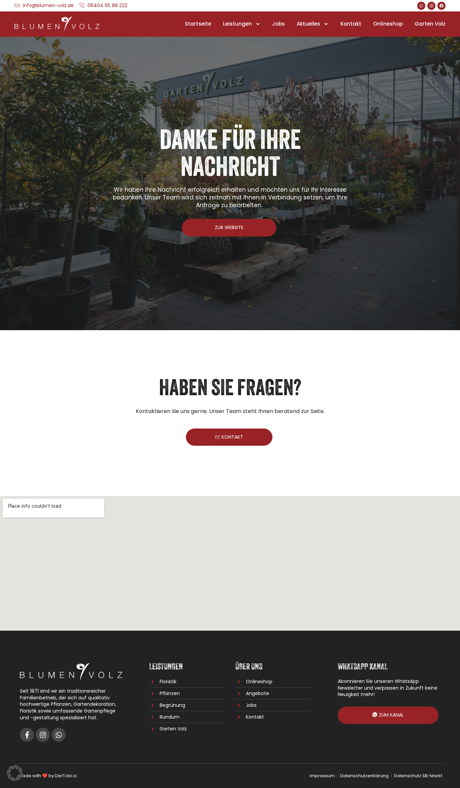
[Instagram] (431, 6)
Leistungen (237, 23)
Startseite (198, 23)
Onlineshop (388, 23)
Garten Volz (430, 23)
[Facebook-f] (27, 735)
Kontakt (350, 23)
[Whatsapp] (421, 6)
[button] (15, 773)
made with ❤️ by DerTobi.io (47, 776)
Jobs (278, 23)
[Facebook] (441, 6)
